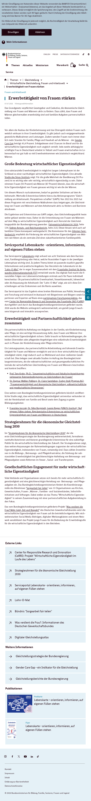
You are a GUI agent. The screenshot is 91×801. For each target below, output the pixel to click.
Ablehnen (40, 32)
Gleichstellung (32, 80)
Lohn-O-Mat (22, 600)
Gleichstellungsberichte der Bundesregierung (42, 678)
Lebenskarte (28, 256)
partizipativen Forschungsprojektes (60, 298)
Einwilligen (13, 32)
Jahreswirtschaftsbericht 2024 (63, 224)
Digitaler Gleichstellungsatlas (32, 637)
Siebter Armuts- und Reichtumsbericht (28, 227)
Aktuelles (28, 65)
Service (9, 72)
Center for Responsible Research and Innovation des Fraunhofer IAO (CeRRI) (46, 301)
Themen (15, 65)
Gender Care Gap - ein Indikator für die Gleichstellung (47, 667)
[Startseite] (6, 80)
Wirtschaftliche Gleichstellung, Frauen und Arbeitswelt (37, 83)
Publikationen (13, 688)
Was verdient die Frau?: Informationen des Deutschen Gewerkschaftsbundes (39, 624)
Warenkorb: (66, 65)
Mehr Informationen (17, 41)
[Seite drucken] (88, 297)
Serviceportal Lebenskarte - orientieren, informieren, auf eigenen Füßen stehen (45, 587)
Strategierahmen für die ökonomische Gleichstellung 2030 (37, 433)
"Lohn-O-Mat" (11, 269)
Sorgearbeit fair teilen (37, 488)
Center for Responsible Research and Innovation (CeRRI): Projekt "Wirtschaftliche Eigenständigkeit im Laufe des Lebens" (45, 556)
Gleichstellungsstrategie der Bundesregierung (42, 656)
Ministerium (42, 65)
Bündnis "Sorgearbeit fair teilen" (33, 611)
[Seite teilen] (88, 291)
